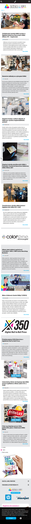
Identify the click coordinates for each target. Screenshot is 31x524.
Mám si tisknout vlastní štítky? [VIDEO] (14, 295)
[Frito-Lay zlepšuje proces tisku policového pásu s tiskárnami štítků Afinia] (15, 421)
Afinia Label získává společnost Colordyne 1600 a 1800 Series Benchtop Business (15, 251)
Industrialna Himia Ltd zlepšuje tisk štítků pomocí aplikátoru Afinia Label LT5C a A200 (15, 383)
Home (2, 10)
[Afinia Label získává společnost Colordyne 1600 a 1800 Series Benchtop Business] (15, 245)
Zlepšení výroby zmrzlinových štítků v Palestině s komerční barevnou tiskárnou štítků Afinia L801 (15, 166)
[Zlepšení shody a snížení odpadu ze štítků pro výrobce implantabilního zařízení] (15, 114)
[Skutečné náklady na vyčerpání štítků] (15, 71)
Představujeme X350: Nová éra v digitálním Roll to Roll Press (12, 340)
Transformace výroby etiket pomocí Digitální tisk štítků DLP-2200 (13, 206)
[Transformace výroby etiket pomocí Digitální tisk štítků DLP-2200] (15, 201)
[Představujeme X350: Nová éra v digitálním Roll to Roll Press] (15, 335)
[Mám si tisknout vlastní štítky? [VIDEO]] (15, 291)
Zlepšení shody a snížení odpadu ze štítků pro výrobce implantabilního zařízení (13, 120)
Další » (4, 447)
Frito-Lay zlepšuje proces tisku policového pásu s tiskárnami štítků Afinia (13, 427)
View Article (25, 51)
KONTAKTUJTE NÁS (16, 492)
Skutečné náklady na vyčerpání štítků (14, 76)
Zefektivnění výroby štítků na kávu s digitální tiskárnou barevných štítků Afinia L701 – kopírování (14, 35)
